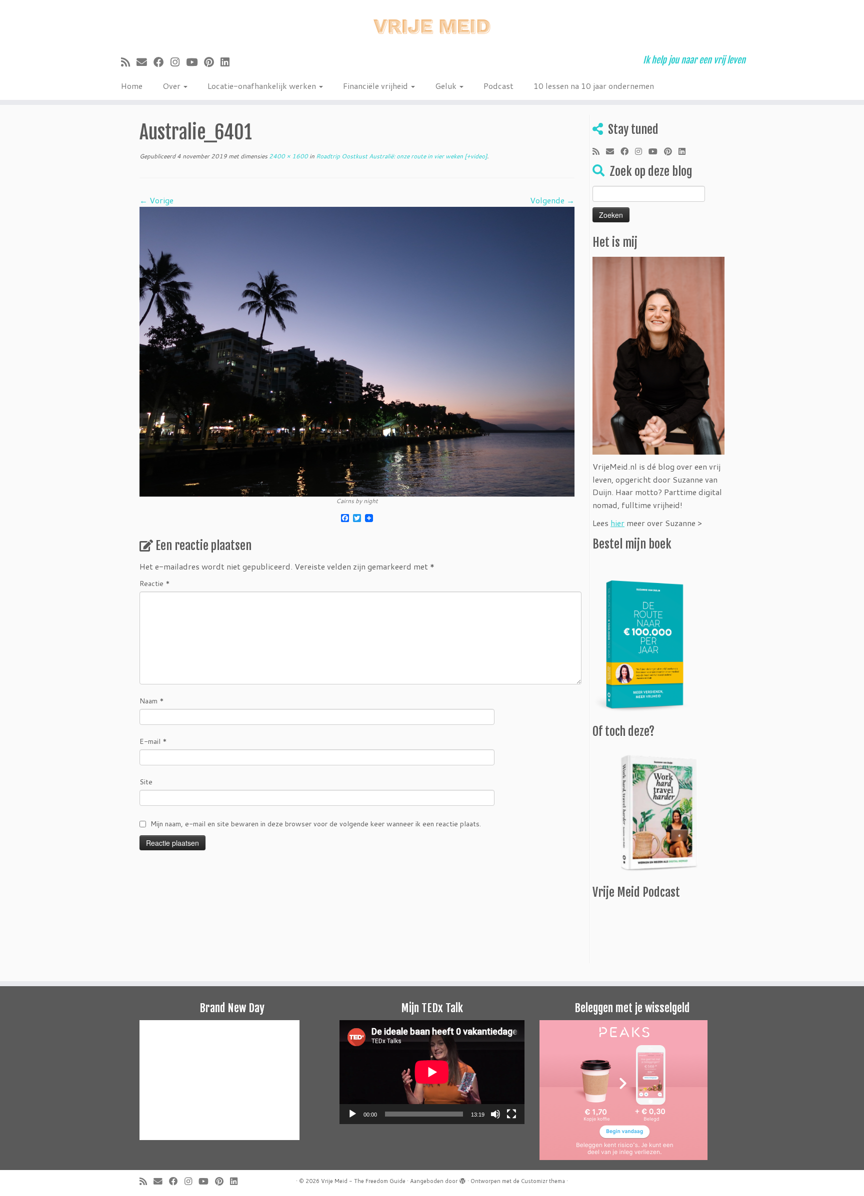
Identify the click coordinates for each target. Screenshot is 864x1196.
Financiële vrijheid (376, 85)
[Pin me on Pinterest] (212, 61)
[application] (432, 1072)
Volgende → (552, 200)
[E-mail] (145, 61)
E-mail (153, 741)
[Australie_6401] (357, 350)
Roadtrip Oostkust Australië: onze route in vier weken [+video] (400, 156)
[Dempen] (495, 1114)
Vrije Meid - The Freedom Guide (363, 1181)
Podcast (499, 85)
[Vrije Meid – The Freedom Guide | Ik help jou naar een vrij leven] (432, 23)
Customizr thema (543, 1181)
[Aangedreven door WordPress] (462, 1179)
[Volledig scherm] (511, 1114)
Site (146, 782)
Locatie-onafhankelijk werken (263, 85)
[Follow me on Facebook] (162, 61)
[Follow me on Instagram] (178, 61)
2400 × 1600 (288, 156)
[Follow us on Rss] (128, 61)
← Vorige (157, 200)
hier (617, 523)
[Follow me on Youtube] (195, 61)
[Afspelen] (353, 1114)
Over (172, 85)
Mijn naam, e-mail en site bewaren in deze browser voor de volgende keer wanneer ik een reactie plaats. (315, 824)
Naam (152, 701)
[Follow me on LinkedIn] (228, 61)
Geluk (446, 85)
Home (131, 85)
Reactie (155, 584)
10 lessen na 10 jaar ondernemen (594, 85)
